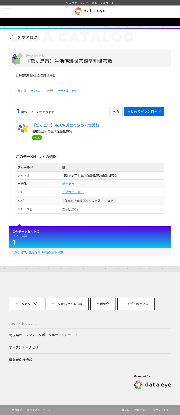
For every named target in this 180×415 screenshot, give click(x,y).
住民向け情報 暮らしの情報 (82, 200)
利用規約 (17, 409)
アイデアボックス (136, 304)
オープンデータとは (23, 347)
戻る (116, 111)
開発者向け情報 (20, 359)
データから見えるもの (67, 304)
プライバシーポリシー (40, 409)
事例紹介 (103, 304)
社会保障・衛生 (67, 91)
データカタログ (26, 304)
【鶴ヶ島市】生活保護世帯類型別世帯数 (37, 252)
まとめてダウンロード (144, 111)
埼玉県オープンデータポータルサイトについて (43, 334)
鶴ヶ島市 (36, 91)
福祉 (110, 200)
